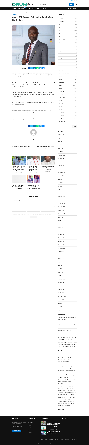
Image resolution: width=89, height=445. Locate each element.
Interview (68, 70)
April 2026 (60, 148)
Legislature (68, 82)
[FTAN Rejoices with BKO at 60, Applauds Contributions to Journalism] (48, 160)
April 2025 (60, 189)
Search (71, 4)
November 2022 (61, 289)
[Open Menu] (76, 4)
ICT (68, 64)
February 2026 (61, 155)
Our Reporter (19, 23)
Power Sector (68, 97)
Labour (68, 79)
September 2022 (62, 296)
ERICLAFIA (61, 443)
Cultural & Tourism (68, 40)
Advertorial (68, 18)
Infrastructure (68, 67)
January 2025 (61, 200)
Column (68, 33)
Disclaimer (51, 439)
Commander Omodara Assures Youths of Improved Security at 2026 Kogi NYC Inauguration (66, 381)
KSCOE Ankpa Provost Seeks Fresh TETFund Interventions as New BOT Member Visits (67, 359)
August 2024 (61, 217)
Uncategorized (68, 121)
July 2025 (60, 179)
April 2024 (60, 231)
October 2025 (61, 169)
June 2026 (60, 141)
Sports (68, 109)
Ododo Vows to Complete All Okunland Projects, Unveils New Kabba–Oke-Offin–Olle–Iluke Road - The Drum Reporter (66, 375)
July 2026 (60, 138)
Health (28, 8)
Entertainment (21, 8)
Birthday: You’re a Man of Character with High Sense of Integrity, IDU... (18, 187)
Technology (43, 8)
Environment (68, 49)
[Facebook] (69, 0)
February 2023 (61, 279)
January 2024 (61, 241)
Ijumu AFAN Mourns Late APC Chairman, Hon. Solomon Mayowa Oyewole (66, 332)
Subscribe (67, 439)
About (56, 439)
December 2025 (61, 162)
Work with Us (74, 439)
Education (68, 43)
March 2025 (61, 193)
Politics (33, 8)
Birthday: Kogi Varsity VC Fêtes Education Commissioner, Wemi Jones (33, 187)
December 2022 (61, 286)
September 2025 (62, 172)
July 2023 (60, 262)
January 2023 (61, 282)
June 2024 (60, 224)
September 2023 (62, 255)
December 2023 (61, 244)
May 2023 (60, 269)
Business (14, 8)
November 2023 (61, 248)
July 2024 (60, 220)
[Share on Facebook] (29, 68)
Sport (38, 8)
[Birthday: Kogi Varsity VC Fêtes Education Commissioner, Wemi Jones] (33, 179)
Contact (61, 439)
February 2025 (61, 196)
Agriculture (68, 21)
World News (30, 422)
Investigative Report (68, 73)
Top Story (68, 118)
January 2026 (61, 158)
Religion (68, 100)
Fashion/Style (68, 52)
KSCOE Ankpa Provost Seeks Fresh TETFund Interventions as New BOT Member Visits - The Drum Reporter (67, 399)
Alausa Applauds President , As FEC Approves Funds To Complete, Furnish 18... (53, 433)
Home (13, 12)
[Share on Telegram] (40, 68)
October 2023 (61, 251)
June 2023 (60, 265)
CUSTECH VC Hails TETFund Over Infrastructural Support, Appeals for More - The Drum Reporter (67, 355)
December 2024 (61, 203)
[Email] (76, 0)
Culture (29, 427)
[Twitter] (71, 0)
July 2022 (60, 303)
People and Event (68, 91)
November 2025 (61, 165)
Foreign (68, 58)
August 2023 (61, 258)
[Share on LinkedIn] (34, 68)
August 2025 (61, 176)
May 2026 (60, 145)
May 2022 (60, 310)
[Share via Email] (43, 68)
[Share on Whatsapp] (37, 68)
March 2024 (61, 234)
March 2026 (61, 151)
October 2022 (61, 293)
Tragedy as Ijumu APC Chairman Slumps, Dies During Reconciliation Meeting (53, 428)
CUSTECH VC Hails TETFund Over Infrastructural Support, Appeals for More (67, 324)
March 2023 (61, 275)
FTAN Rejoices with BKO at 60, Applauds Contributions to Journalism (48, 168)
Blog (68, 24)
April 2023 (60, 272)
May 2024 (60, 227)
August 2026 (61, 134)
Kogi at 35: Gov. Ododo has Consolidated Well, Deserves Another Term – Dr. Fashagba (66, 403)
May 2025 (60, 186)
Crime (68, 36)
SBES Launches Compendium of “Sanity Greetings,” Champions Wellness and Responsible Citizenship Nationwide (67, 344)
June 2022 (60, 306)
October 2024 (61, 210)
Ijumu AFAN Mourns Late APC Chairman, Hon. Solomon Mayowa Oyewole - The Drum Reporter (67, 366)
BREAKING (75, 8)
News (68, 85)
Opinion (68, 88)
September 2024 (62, 213)
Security (68, 103)
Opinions (30, 432)
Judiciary (68, 76)
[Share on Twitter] (31, 68)
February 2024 (61, 238)
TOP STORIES (69, 8)
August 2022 (61, 299)
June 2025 (60, 182)
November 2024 (61, 207)
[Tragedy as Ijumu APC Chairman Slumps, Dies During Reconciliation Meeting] (43, 428)
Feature (68, 55)
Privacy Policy (44, 439)
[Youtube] (74, 0)
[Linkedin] (72, 0)
